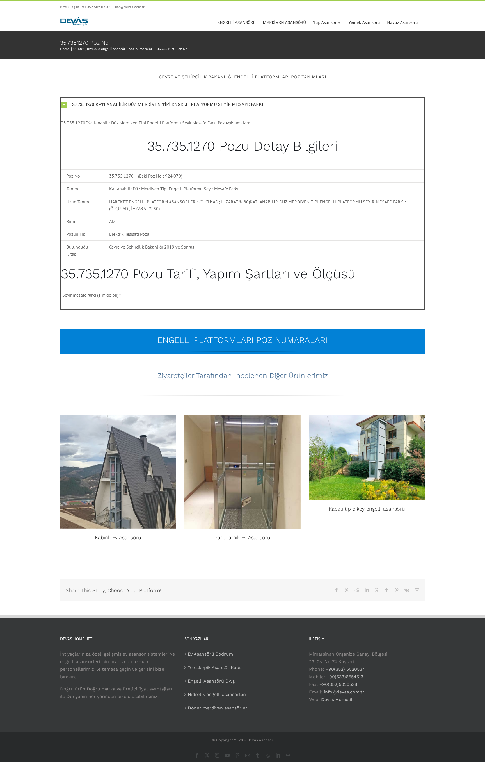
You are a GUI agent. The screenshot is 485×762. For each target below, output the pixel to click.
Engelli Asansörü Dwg (211, 681)
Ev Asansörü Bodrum (210, 654)
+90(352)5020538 (338, 684)
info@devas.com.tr (129, 7)
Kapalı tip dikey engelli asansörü (367, 509)
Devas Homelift (337, 699)
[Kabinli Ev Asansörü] (118, 472)
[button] (242, 104)
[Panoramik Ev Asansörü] (242, 472)
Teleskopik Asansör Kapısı (216, 667)
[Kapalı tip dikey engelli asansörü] (367, 457)
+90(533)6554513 (344, 676)
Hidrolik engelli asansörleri (217, 694)
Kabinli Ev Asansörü (118, 537)
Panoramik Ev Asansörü (242, 537)
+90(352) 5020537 (345, 669)
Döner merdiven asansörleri (218, 708)
